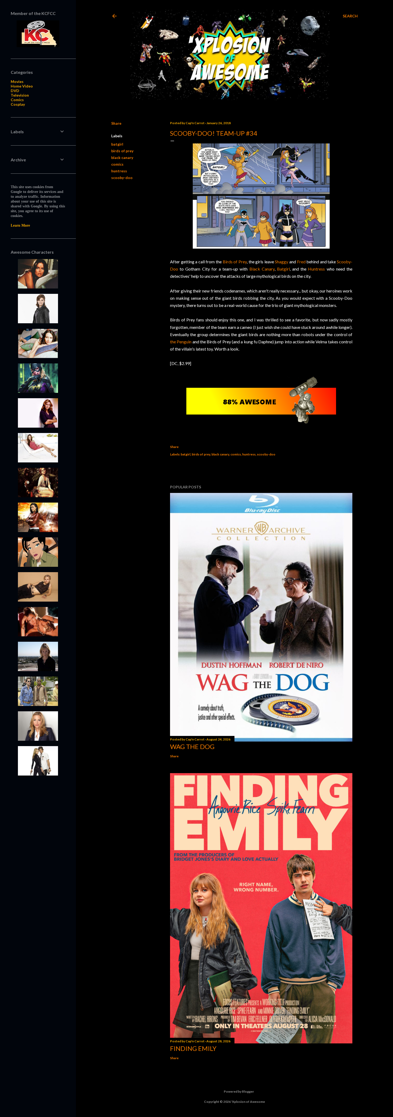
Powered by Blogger (239, 1091)
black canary (122, 157)
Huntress (316, 268)
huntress (119, 171)
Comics (17, 99)
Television (20, 95)
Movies (17, 81)
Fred (301, 261)
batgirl (117, 144)
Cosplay (18, 104)
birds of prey (122, 151)
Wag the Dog (192, 746)
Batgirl (283, 268)
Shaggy (281, 261)
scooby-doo (122, 177)
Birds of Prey (235, 261)
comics (117, 164)
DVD (15, 90)
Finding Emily (193, 1048)
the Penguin (180, 341)
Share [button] (116, 123)
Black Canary (262, 268)
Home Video (22, 86)
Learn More (20, 225)
